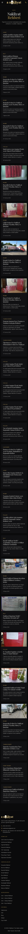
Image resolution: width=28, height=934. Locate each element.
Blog (2, 915)
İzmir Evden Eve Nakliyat (7, 839)
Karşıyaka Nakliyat (5, 865)
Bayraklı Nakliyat (5, 870)
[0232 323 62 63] (26, 2)
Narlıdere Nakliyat (5, 885)
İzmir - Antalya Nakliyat (6, 900)
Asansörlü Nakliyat (5, 847)
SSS (2, 912)
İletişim (2, 918)
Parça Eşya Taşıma (5, 855)
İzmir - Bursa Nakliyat (6, 903)
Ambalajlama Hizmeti (6, 852)
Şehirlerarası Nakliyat (6, 842)
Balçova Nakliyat (5, 888)
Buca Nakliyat (4, 875)
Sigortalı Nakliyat (5, 844)
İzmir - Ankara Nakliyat (6, 898)
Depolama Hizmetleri (6, 857)
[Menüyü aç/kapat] (2, 2)
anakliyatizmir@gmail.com (9, 828)
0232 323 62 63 (7, 826)
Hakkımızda (4, 910)
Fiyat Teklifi (4, 920)
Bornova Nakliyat (5, 867)
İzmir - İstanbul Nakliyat (7, 895)
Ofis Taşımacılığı (5, 850)
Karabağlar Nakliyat (6, 883)
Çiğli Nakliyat (4, 877)
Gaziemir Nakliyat (5, 880)
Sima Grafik (17, 930)
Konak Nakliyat (4, 872)
